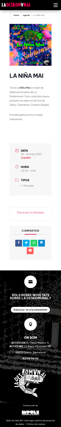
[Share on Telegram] (41, 243)
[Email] (30, 250)
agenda (26, 15)
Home (17, 15)
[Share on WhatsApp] (33, 243)
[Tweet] (26, 243)
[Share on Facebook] (18, 243)
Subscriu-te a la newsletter (30, 309)
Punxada (29, 185)
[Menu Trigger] (55, 5)
